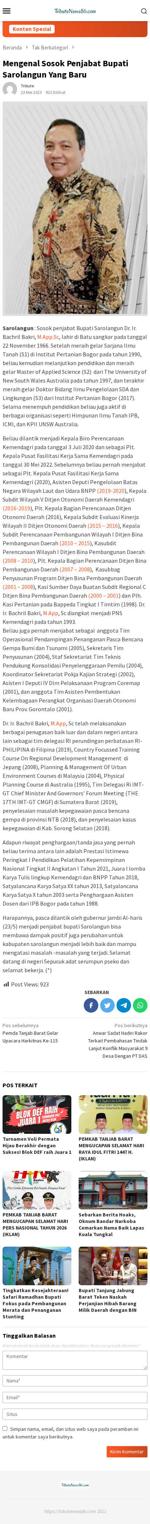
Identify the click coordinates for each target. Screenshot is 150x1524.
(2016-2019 (16, 508)
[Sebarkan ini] (91, 1005)
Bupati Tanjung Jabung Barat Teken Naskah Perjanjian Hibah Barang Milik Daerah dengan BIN (108, 1300)
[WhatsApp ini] (140, 1005)
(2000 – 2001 (103, 595)
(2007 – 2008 (74, 569)
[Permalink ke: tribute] (10, 88)
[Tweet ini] (107, 1005)
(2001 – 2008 (18, 586)
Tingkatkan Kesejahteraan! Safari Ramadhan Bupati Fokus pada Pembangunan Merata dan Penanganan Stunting (35, 1303)
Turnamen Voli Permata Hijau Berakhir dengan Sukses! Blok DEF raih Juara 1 (37, 1145)
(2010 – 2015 (74, 543)
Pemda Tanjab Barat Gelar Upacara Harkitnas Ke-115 (30, 1033)
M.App (50, 613)
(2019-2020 (111, 490)
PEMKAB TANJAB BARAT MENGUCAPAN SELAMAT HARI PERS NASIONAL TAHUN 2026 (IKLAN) (35, 1224)
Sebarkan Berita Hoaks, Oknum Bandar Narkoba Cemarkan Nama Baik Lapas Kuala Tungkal (111, 1224)
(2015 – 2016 (102, 525)
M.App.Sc (48, 336)
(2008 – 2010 (18, 560)
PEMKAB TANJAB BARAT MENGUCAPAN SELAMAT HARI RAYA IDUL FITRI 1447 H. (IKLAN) (111, 1149)
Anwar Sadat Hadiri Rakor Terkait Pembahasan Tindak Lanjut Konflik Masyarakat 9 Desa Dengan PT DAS (117, 1040)
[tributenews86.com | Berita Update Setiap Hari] (75, 10)
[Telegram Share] (124, 1005)
